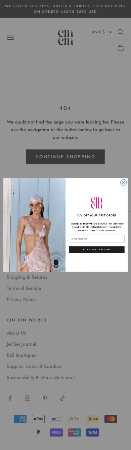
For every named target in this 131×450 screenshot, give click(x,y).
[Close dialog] (124, 182)
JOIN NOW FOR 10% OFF (97, 249)
